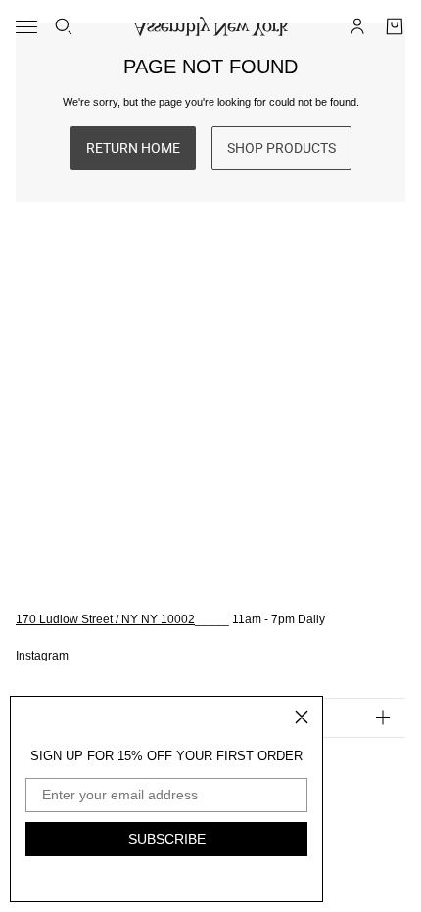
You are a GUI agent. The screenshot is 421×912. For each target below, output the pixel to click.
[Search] (63, 26)
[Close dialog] (301, 717)
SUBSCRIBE (167, 838)
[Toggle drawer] (26, 27)
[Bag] (394, 26)
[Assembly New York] (211, 26)
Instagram (42, 655)
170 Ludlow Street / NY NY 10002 (105, 619)
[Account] (357, 26)
